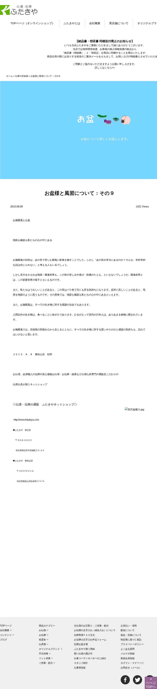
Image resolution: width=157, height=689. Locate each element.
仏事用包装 (80, 667)
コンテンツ (5, 635)
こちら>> (110, 67)
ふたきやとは (72, 23)
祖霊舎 (42, 639)
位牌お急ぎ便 (81, 644)
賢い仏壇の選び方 (83, 653)
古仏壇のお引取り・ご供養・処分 (91, 625)
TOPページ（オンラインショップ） (32, 23)
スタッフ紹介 (81, 663)
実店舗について (118, 23)
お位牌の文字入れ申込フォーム (90, 639)
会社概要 (94, 23)
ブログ (3, 639)
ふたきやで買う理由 (84, 649)
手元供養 (43, 653)
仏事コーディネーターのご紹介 (90, 658)
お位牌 (42, 635)
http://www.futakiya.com (26, 419)
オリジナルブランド (49, 649)
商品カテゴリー (47, 625)
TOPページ (6, 625)
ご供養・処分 (46, 663)
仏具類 (42, 644)
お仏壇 (42, 630)
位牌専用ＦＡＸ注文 (84, 635)
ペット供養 (44, 658)
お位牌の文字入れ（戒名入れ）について (94, 630)
